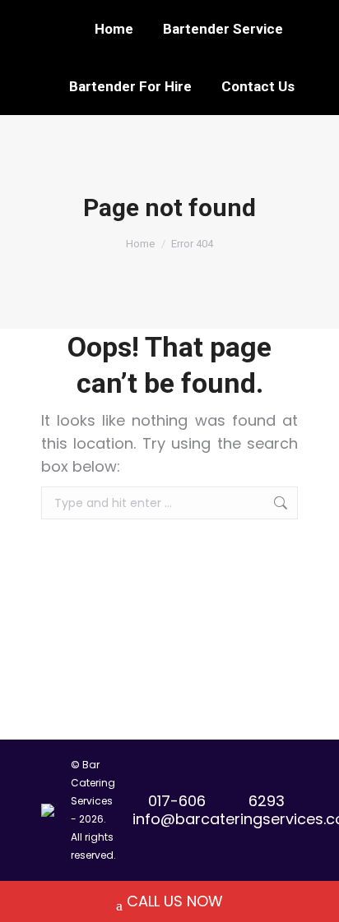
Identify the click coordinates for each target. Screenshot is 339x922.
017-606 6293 (216, 801)
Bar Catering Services (93, 783)
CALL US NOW (175, 901)
